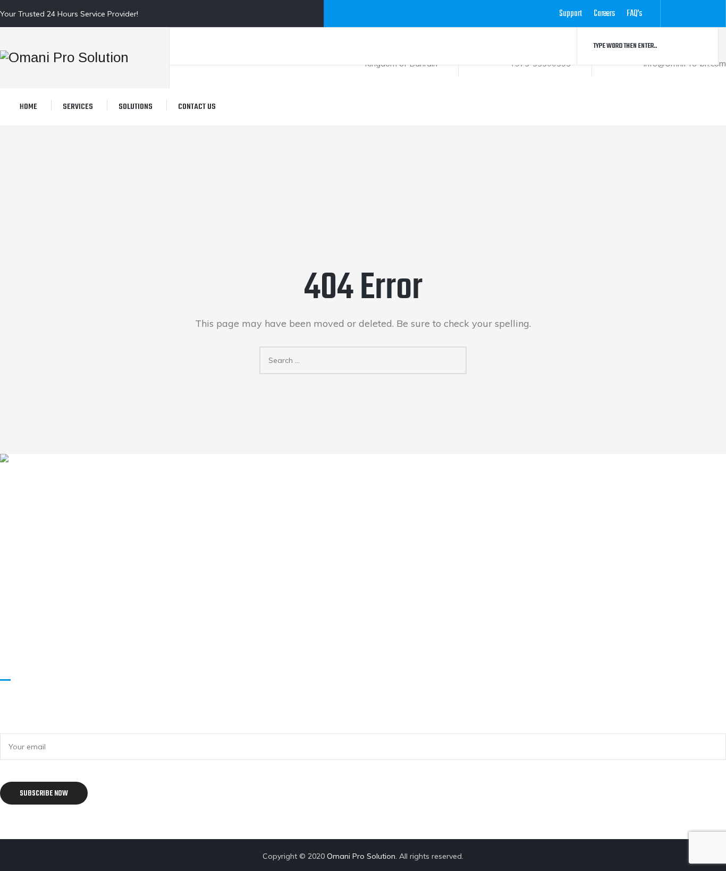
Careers (604, 14)
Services (78, 106)
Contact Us (197, 106)
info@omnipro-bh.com (97, 567)
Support (570, 14)
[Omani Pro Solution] (64, 57)
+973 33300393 (88, 522)
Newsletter (21, 723)
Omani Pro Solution (361, 856)
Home (28, 106)
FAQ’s (634, 14)
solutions (136, 106)
